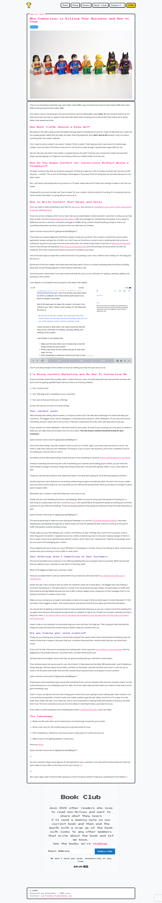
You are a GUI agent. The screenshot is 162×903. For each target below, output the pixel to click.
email (117, 207)
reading (100, 844)
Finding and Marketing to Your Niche (115, 457)
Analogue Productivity (121, 243)
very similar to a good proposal (109, 649)
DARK (131, 5)
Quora (73, 502)
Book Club (100, 5)
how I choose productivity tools (73, 246)
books (77, 207)
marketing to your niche (104, 207)
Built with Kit (81, 867)
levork (40, 744)
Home (65, 5)
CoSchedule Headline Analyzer (104, 520)
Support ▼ (117, 5)
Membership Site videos (63, 219)
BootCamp (47, 210)
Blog (75, 5)
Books (86, 5)
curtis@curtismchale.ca (88, 709)
